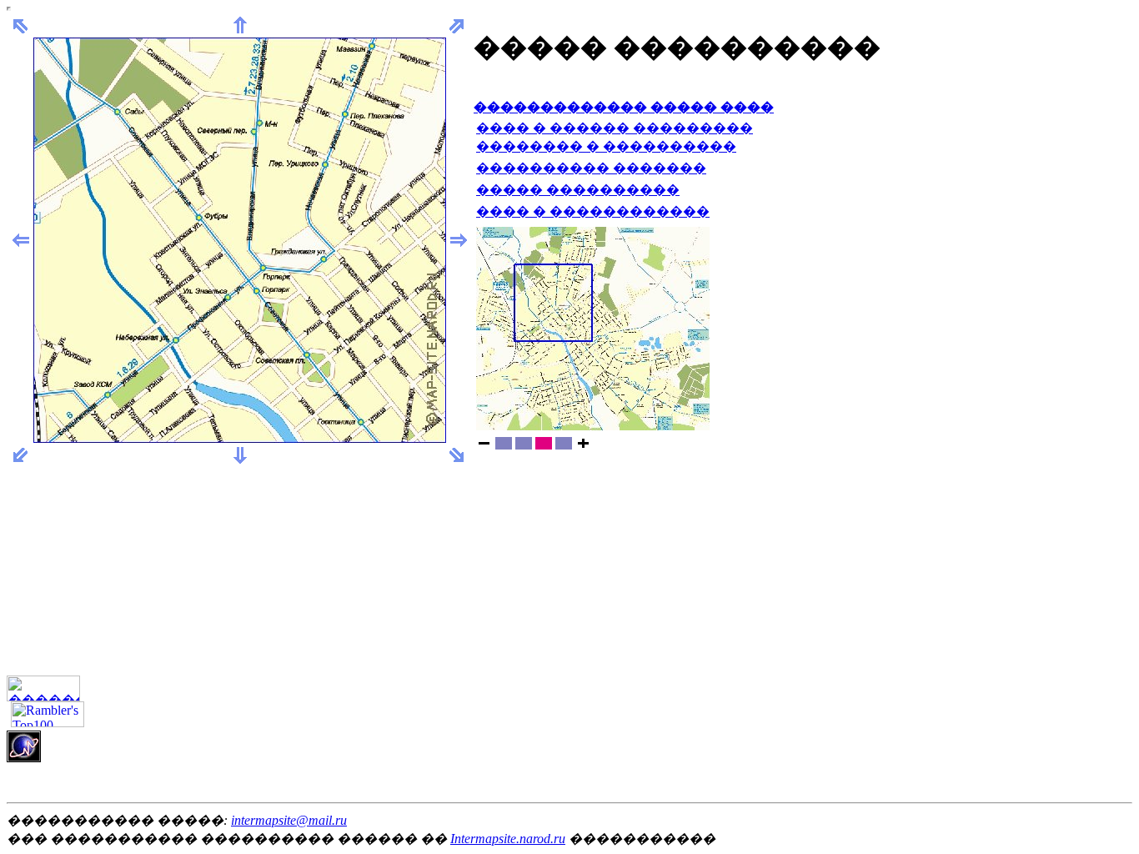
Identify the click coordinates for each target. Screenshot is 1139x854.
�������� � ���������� (606, 146)
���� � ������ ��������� (614, 128)
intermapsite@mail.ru (289, 820)
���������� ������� (591, 168)
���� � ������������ (593, 211)
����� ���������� (578, 190)
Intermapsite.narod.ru (507, 838)
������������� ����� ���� (624, 107)
